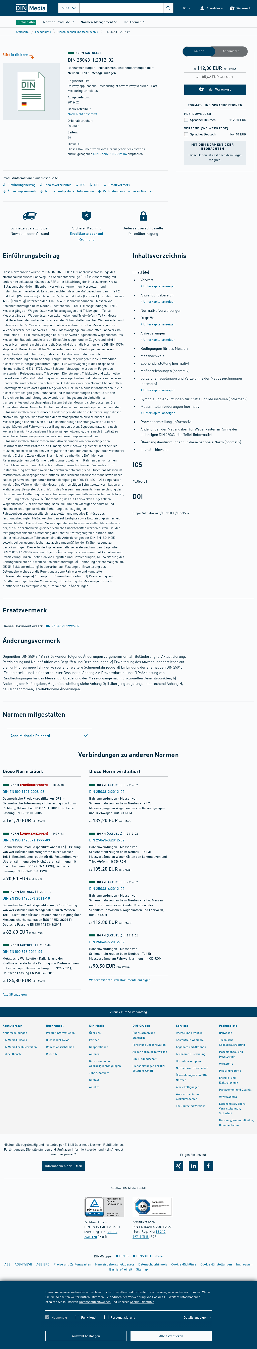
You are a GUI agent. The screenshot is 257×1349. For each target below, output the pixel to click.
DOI (96, 185)
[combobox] (126, 8)
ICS (82, 185)
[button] (211, 8)
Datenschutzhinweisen (95, 1301)
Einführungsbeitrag (21, 185)
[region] (128, 1308)
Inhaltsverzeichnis (57, 185)
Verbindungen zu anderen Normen (127, 191)
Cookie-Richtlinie (142, 1301)
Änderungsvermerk (21, 191)
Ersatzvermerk (119, 185)
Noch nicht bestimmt (82, 113)
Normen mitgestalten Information (69, 191)
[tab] (49, 735)
